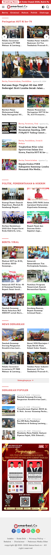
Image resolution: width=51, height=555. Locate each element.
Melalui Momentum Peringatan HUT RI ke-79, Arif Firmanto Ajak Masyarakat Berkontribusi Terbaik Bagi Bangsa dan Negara (38, 112)
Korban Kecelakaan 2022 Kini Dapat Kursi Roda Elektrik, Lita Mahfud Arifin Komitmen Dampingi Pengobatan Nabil (13, 228)
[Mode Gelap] (43, 7)
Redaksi (7, 542)
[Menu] (3, 7)
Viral (36, 124)
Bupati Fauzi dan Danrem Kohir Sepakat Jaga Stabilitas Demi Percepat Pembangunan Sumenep (35, 228)
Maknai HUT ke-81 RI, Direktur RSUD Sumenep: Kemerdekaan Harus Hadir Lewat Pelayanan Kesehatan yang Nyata (12, 263)
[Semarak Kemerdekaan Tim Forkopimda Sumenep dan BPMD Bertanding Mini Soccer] (38, 252)
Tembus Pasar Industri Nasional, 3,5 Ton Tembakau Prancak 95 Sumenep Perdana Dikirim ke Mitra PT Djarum (38, 43)
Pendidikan (27, 81)
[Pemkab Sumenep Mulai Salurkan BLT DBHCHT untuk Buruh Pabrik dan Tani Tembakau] (13, 299)
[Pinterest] (23, 531)
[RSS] (38, 531)
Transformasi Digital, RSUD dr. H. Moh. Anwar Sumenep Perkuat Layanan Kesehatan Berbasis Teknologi (33, 410)
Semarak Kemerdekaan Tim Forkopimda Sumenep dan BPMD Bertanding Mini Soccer (37, 263)
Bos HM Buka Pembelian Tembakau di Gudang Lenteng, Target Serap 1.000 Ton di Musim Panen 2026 (32, 422)
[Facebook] (14, 531)
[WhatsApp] (33, 531)
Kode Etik (21, 539)
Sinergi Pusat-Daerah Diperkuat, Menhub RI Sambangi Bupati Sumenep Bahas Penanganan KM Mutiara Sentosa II (12, 205)
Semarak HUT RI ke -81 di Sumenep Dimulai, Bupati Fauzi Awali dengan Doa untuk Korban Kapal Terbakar (13, 287)
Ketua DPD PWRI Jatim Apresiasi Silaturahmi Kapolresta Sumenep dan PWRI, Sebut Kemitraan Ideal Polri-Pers (38, 205)
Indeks (10, 539)
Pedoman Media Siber (38, 542)
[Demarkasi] (16, 7)
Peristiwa (29, 124)
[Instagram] (28, 531)
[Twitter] (18, 531)
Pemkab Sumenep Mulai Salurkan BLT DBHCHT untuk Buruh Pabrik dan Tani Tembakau (12, 310)
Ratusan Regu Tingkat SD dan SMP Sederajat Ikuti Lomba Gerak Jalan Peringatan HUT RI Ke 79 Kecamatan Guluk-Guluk (23, 90)
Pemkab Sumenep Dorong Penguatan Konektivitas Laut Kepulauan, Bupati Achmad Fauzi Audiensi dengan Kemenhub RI (11, 345)
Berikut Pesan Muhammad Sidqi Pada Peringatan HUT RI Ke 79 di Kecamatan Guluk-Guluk (12, 112)
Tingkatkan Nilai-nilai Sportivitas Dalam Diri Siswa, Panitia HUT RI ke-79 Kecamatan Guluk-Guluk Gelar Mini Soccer (34, 152)
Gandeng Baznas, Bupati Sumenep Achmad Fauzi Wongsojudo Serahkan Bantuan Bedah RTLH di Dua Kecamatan (38, 310)
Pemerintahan (14, 81)
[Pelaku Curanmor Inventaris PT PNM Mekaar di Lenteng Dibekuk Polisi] (13, 32)
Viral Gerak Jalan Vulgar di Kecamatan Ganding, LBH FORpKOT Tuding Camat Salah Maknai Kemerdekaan (33, 131)
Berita (4, 81)
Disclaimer (19, 542)
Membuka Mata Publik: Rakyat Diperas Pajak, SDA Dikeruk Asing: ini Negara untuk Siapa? (32, 434)
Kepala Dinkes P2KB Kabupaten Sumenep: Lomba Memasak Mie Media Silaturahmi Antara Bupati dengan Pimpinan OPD (34, 169)
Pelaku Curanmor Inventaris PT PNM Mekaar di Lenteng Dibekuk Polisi (11, 43)
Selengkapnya (25, 380)
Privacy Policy (36, 539)
